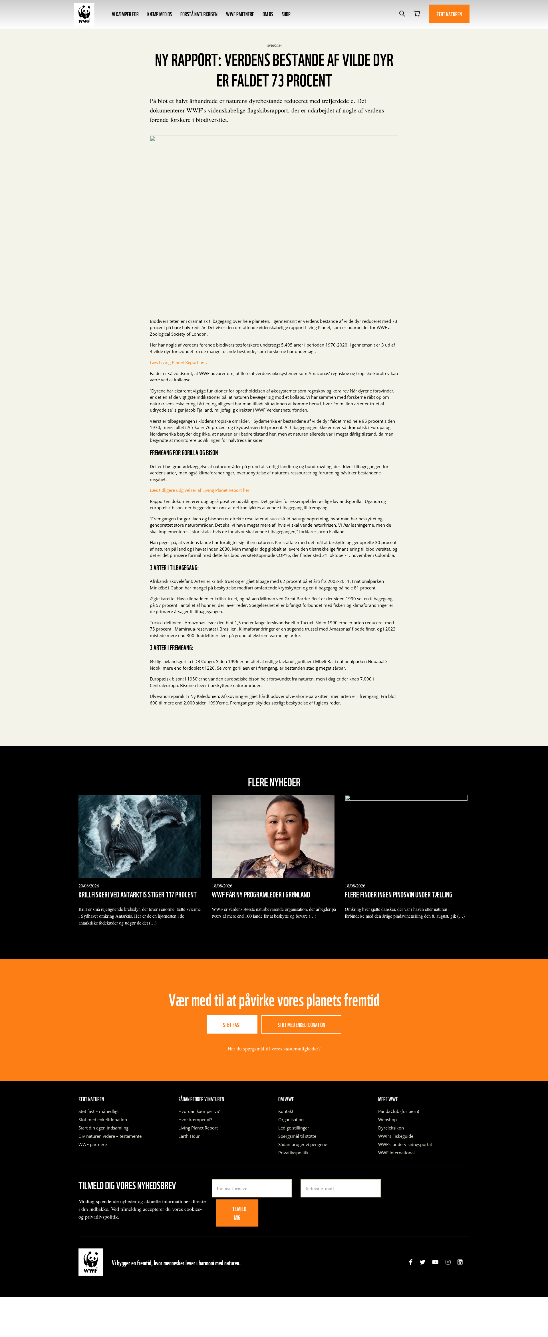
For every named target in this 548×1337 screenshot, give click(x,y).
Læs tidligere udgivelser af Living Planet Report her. (200, 490)
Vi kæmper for (125, 13)
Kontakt (285, 1111)
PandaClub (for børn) (398, 1111)
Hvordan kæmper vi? (198, 1111)
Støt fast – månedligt (98, 1111)
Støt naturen (449, 13)
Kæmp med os (159, 13)
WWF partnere (240, 13)
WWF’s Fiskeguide (395, 1136)
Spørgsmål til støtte (297, 1136)
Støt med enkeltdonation (301, 1024)
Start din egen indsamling (103, 1128)
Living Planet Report (198, 1128)
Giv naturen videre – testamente (110, 1136)
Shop (286, 13)
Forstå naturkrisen (198, 13)
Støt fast (232, 1024)
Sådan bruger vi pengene (302, 1144)
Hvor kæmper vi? (195, 1119)
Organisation (291, 1119)
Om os (268, 13)
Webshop (387, 1119)
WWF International (396, 1152)
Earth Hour (189, 1136)
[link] (411, 1262)
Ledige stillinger (293, 1128)
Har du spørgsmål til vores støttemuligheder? (274, 1048)
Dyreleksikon (391, 1128)
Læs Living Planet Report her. (179, 362)
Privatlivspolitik (293, 1152)
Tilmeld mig (239, 1212)
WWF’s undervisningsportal (405, 1144)
